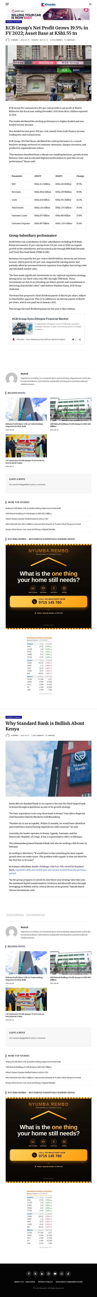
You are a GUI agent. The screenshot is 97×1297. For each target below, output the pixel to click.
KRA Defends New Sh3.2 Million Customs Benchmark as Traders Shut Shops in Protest (43, 524)
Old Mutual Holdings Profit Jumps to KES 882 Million (70, 425)
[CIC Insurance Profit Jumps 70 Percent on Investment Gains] (26, 445)
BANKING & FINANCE (14, 22)
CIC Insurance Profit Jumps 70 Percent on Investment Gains (25, 461)
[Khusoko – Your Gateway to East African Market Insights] (48, 4)
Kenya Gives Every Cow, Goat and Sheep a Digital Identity (30, 529)
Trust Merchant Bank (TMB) (27, 252)
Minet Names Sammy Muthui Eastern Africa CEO (27, 519)
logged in (24, 484)
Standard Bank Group (35, 915)
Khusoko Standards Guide (69, 1282)
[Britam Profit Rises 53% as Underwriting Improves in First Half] (26, 409)
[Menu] (7, 4)
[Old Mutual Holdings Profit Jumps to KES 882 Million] (70, 409)
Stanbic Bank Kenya (15, 915)
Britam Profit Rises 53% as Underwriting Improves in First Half (24, 425)
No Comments (57, 40)
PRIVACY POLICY (45, 1282)
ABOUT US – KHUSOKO (24, 1282)
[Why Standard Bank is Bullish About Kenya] (48, 769)
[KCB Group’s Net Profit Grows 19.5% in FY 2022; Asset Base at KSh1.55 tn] (48, 73)
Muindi (15, 40)
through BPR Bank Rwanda (70, 248)
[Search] (90, 4)
